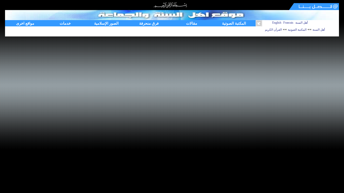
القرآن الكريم (273, 29)
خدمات (65, 23)
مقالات (191, 23)
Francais (288, 22)
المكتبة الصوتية (234, 23)
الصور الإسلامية (106, 23)
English (276, 22)
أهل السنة (301, 22)
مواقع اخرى (25, 23)
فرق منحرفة (149, 23)
